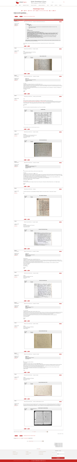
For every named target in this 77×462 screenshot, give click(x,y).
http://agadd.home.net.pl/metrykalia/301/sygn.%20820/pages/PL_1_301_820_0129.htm (34, 101)
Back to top (15, 25)
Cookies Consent (28, 452)
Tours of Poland (33, 5)
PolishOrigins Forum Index (26, 16)
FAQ (22, 10)
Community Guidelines (42, 451)
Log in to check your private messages (42, 10)
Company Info (15, 454)
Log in (51, 10)
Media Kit (27, 454)
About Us (14, 451)
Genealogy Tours (25, 5)
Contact (56, 5)
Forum (52, 5)
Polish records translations (20, 12)
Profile (35, 10)
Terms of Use (41, 452)
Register (55, 10)
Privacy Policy (41, 454)
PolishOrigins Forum (38, 8)
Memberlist (30, 10)
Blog (48, 5)
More (60, 5)
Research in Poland (32, 16)
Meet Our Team (15, 452)
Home (16, 5)
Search (26, 10)
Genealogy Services (42, 5)
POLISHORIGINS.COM (26, 460)
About (20, 5)
